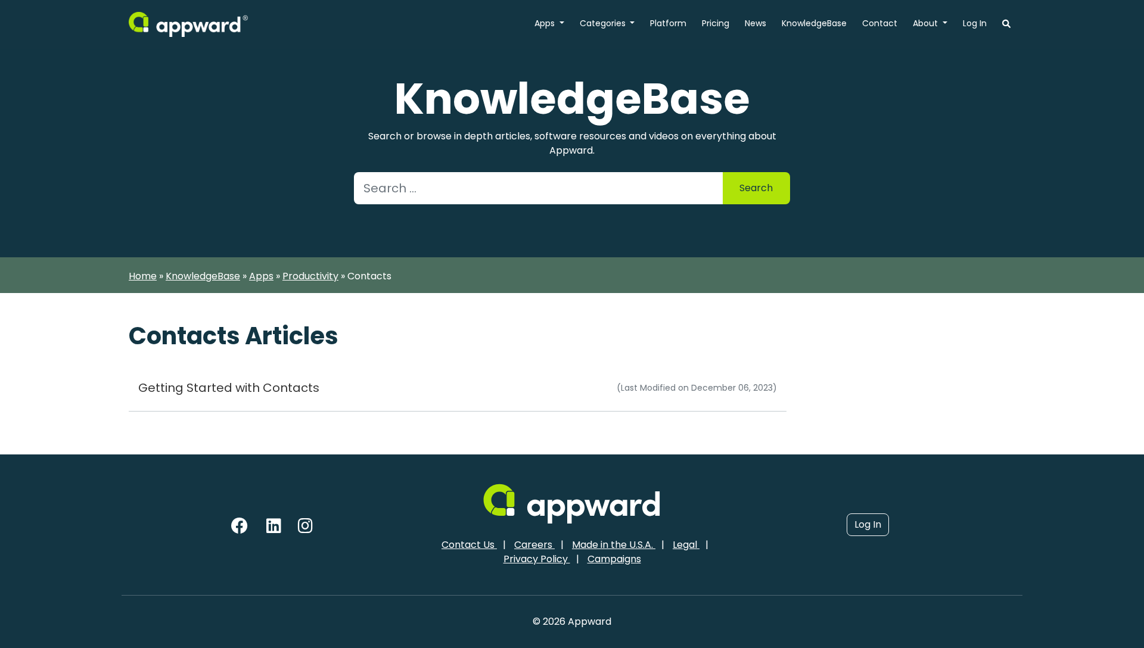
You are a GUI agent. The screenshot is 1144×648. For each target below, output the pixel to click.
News (755, 23)
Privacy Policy (536, 559)
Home (143, 276)
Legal (686, 545)
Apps (545, 23)
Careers (534, 545)
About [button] (926, 23)
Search (756, 188)
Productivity (310, 276)
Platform (668, 23)
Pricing (715, 23)
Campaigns (614, 559)
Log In (975, 23)
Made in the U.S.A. (613, 545)
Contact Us (469, 545)
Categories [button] (604, 23)
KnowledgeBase (814, 23)
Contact (879, 23)
